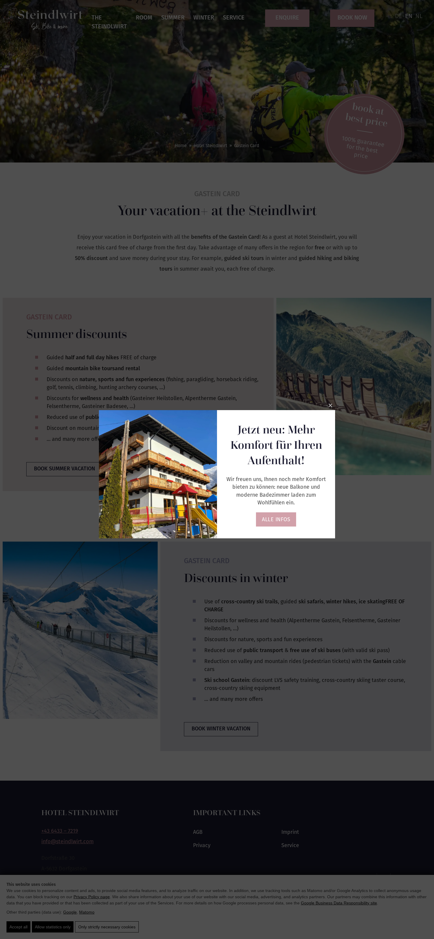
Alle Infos (276, 519)
